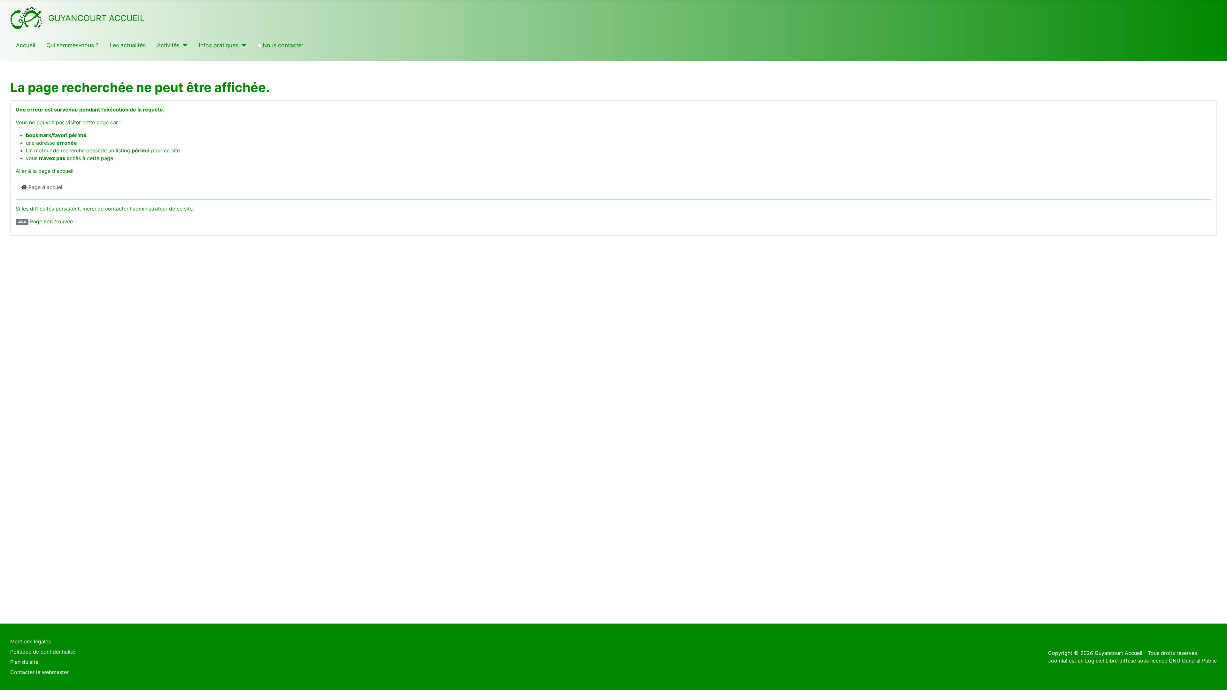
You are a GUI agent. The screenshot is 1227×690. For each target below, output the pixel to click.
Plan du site (24, 662)
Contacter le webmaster (39, 672)
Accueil (25, 45)
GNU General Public (1193, 660)
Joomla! (1057, 660)
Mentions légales (30, 641)
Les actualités (128, 45)
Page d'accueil (45, 187)
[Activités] (184, 45)
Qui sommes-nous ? (72, 45)
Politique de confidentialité (42, 651)
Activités (168, 45)
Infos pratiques (218, 45)
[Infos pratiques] (242, 45)
